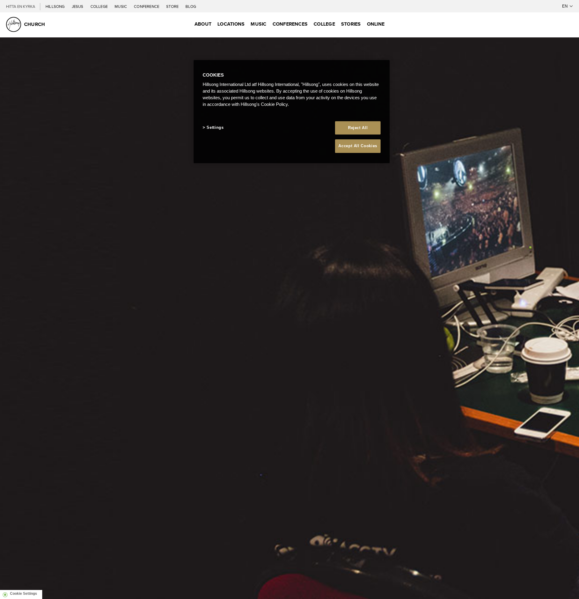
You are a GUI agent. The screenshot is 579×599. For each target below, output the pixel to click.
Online (375, 24)
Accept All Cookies (357, 146)
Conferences (290, 24)
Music (121, 6)
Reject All (358, 127)
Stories (351, 24)
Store (172, 6)
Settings (215, 127)
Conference (147, 6)
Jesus (78, 6)
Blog (190, 6)
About (203, 24)
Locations (231, 24)
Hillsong (56, 6)
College (99, 6)
